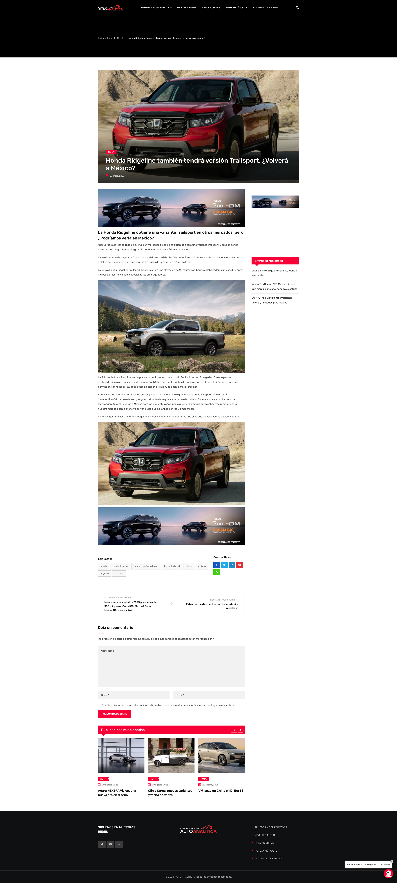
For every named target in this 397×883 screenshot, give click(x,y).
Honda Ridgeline (120, 566)
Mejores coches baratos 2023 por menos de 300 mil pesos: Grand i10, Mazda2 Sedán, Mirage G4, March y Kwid (130, 606)
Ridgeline (104, 573)
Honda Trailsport (172, 566)
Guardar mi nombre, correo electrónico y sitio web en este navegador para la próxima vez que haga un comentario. (168, 705)
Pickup (189, 566)
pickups (202, 566)
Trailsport (119, 573)
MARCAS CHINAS (210, 7)
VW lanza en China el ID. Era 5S (120, 790)
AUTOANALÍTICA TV (236, 7)
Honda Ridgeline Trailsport (146, 566)
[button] (234, 730)
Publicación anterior (120, 598)
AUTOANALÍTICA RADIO (265, 7)
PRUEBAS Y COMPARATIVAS (156, 7)
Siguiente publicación (222, 600)
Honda (113, 270)
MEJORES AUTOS (186, 7)
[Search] (297, 7)
